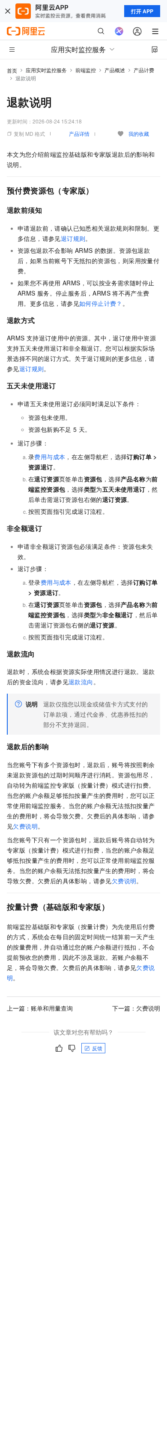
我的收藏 (138, 133)
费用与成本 (49, 456)
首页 (12, 70)
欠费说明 (25, 826)
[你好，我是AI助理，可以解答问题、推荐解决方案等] (119, 31)
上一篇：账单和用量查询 (40, 1008)
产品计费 (144, 69)
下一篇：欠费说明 (136, 1008)
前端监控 (85, 69)
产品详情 (79, 133)
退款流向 (81, 681)
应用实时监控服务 (46, 69)
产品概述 (114, 69)
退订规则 (73, 238)
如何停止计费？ (100, 303)
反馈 (97, 1048)
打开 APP (142, 11)
